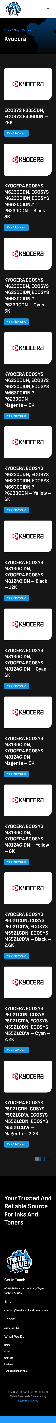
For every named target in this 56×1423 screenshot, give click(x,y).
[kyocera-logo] (28, 70)
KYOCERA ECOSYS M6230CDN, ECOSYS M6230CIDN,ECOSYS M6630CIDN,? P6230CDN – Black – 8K (27, 201)
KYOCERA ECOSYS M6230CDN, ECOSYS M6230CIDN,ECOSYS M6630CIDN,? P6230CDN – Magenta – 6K (26, 389)
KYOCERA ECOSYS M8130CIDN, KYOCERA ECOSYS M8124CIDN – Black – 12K (25, 575)
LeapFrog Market (28, 1400)
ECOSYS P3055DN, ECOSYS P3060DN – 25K (26, 116)
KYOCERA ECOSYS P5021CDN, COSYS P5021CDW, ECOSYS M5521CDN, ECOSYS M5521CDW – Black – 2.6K (27, 929)
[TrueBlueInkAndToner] (13, 3)
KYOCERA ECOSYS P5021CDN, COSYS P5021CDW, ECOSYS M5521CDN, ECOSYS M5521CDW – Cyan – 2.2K (27, 1024)
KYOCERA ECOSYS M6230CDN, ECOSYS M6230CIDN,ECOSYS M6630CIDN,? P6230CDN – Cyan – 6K (26, 295)
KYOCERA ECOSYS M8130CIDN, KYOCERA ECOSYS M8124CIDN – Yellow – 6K (26, 838)
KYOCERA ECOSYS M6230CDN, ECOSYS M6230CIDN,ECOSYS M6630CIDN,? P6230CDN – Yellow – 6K (28, 483)
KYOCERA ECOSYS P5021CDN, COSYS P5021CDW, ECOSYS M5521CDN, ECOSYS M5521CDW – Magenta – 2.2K (26, 1118)
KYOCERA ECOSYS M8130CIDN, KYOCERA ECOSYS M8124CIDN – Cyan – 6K (27, 663)
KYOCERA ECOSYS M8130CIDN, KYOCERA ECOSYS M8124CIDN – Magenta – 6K (23, 751)
